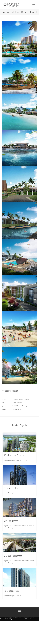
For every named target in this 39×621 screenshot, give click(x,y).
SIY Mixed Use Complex (14, 455)
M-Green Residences (13, 556)
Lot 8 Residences (11, 591)
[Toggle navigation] (33, 4)
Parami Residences (12, 488)
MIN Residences (11, 521)
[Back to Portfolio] (19, 611)
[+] (19, 442)
